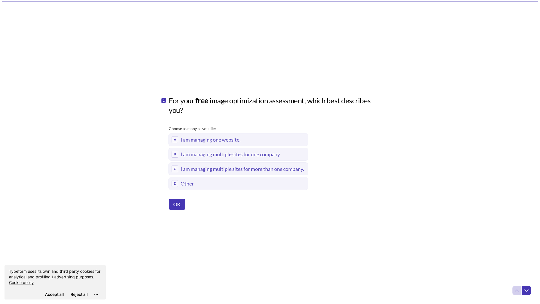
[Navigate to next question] (526, 290)
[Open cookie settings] (96, 294)
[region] (55, 282)
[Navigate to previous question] (516, 290)
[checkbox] (238, 139)
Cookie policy (21, 282)
